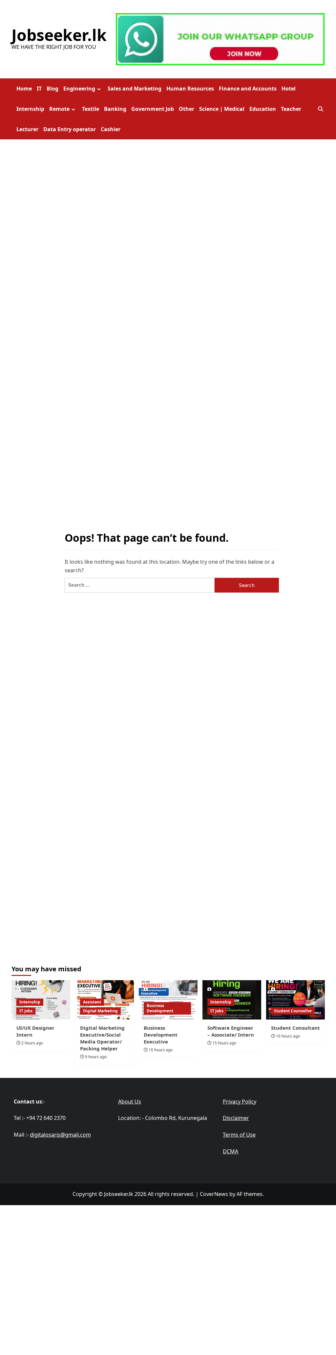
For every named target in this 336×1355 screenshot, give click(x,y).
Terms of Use (239, 1134)
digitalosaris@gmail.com (60, 1134)
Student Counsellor (293, 1011)
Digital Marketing (100, 1011)
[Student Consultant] (295, 999)
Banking (115, 108)
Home (24, 88)
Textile (90, 108)
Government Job (152, 108)
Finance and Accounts (248, 88)
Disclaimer (236, 1118)
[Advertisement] (168, 1251)
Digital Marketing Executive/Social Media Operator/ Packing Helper (102, 1038)
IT (39, 88)
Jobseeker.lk (59, 35)
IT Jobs (25, 1011)
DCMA (230, 1151)
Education (262, 108)
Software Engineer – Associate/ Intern (230, 1031)
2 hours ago (32, 1043)
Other (186, 108)
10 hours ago (161, 1050)
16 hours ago (288, 1036)
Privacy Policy (239, 1101)
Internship (30, 108)
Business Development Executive (161, 1034)
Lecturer (27, 129)
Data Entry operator (69, 129)
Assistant (92, 1002)
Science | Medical (221, 108)
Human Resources (190, 88)
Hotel (289, 88)
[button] (321, 109)
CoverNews (214, 1194)
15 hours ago (224, 1043)
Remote (59, 108)
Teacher (291, 108)
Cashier (110, 129)
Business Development (160, 1008)
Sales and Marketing (134, 88)
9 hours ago (96, 1057)
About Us (129, 1101)
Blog (52, 88)
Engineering (79, 88)
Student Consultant (295, 1027)
